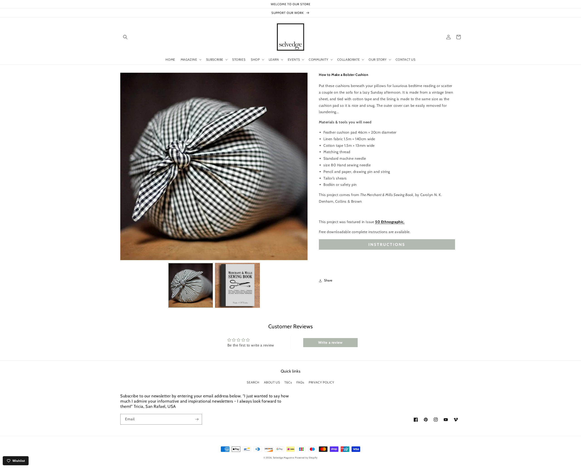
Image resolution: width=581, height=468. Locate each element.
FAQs (300, 382)
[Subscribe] (197, 419)
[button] (125, 37)
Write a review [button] (330, 342)
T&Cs (288, 382)
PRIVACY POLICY (321, 382)
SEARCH (253, 382)
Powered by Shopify (306, 457)
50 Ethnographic (390, 222)
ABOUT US (272, 382)
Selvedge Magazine (283, 457)
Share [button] (328, 281)
